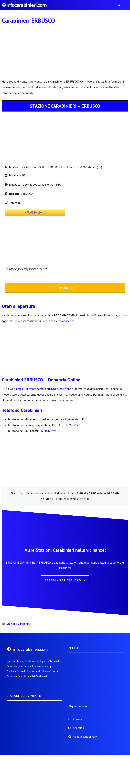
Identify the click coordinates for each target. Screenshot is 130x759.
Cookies (77, 719)
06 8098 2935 (48, 431)
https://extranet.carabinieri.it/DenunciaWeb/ (43, 389)
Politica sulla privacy (85, 736)
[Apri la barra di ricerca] (119, 5)
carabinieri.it (66, 321)
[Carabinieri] (25, 5)
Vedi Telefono (36, 212)
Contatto (78, 728)
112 (82, 419)
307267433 (71, 425)
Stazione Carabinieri (18, 624)
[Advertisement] (65, 53)
